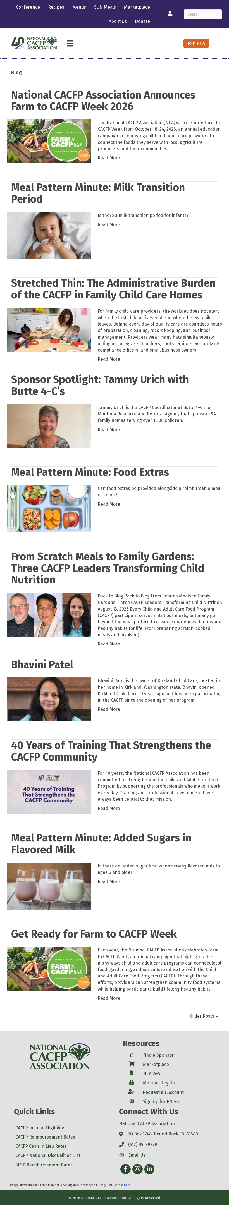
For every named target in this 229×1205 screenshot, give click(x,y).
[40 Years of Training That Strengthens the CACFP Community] (49, 791)
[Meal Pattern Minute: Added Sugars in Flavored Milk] (49, 885)
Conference (28, 7)
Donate (142, 21)
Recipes (56, 7)
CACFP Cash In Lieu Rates (41, 1146)
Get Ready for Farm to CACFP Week (94, 933)
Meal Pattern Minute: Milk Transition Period (98, 193)
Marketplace (137, 7)
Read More (109, 158)
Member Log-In (159, 1083)
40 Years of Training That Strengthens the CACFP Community (111, 751)
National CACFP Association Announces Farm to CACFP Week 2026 (103, 101)
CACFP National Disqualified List (47, 1155)
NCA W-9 (152, 1073)
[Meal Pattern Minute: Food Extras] (49, 508)
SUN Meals (105, 7)
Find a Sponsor (158, 1055)
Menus (79, 7)
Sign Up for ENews (161, 1101)
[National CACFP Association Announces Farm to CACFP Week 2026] (49, 141)
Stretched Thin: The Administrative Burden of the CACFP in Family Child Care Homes (113, 289)
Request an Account (163, 1092)
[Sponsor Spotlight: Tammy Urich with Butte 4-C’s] (49, 426)
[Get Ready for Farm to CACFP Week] (49, 968)
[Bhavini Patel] (49, 699)
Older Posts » (204, 1016)
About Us (118, 21)
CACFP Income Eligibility (39, 1127)
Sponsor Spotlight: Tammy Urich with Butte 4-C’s (100, 385)
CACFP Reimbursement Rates (45, 1137)
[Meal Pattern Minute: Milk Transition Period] (49, 235)
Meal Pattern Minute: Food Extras (90, 472)
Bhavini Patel (42, 664)
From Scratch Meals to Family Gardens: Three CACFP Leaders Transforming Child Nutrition (107, 568)
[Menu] (70, 43)
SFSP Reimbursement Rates (44, 1165)
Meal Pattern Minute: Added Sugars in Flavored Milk (101, 843)
